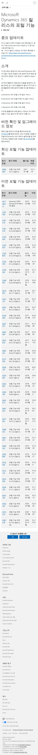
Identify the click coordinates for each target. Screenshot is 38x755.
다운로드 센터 (6, 580)
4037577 (4, 325)
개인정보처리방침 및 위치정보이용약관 (23, 730)
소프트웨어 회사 (7, 686)
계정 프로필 (6, 577)
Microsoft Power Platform (9, 683)
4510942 (4, 463)
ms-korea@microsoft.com (24, 745)
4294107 (4, 368)
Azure (4, 640)
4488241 (4, 430)
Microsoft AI (6, 633)
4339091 (4, 376)
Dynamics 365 (6, 643)
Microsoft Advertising (8, 650)
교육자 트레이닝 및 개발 (9, 617)
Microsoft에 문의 (7, 730)
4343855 (4, 385)
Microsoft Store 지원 (8, 584)
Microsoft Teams (7, 657)
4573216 (4, 513)
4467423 (4, 409)
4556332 (4, 504)
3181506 (4, 213)
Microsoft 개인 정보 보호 (9, 709)
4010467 (4, 292)
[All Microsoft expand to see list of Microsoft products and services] (2, 2)
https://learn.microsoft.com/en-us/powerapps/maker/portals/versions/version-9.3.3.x (18, 55)
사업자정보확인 (23, 746)
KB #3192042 (28, 139)
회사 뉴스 (5, 706)
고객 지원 (5, 7)
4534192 (4, 488)
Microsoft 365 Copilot (8, 653)
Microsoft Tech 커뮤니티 (9, 676)
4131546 (4, 360)
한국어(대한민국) (10, 718)
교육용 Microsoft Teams (9, 607)
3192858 (4, 254)
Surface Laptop (6, 551)
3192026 (4, 238)
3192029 (4, 246)
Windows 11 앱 (6, 567)
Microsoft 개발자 (7, 666)
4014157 (4, 300)
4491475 (4, 438)
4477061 (4, 420)
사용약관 (5, 733)
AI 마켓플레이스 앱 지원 (9, 673)
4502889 (4, 455)
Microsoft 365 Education (9, 610)
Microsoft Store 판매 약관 (20, 752)
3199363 (4, 271)
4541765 (4, 496)
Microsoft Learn (7, 669)
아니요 (24, 537)
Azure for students (7, 623)
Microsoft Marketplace (8, 680)
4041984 (4, 333)
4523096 (4, 480)
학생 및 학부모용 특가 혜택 (10, 620)
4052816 (4, 341)
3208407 (4, 281)
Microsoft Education (8, 600)
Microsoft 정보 (6, 702)
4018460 (4, 316)
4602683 (4, 170)
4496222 (4, 447)
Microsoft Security (7, 636)
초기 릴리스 (4, 203)
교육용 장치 (6, 603)
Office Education (7, 613)
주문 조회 (5, 590)
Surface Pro (5, 547)
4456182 (4, 393)
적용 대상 (6, 30)
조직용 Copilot (6, 554)
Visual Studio (6, 690)
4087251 (4, 351)
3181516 (4, 229)
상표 (10, 733)
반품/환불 (5, 587)
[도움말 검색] (7, 2)
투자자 (4, 713)
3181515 (4, 221)
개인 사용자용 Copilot (8, 557)
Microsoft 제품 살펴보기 (9, 564)
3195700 (4, 262)
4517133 (4, 471)
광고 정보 (14, 733)
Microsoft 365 (6, 561)
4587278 (4, 521)
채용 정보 (5, 699)
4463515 (4, 401)
